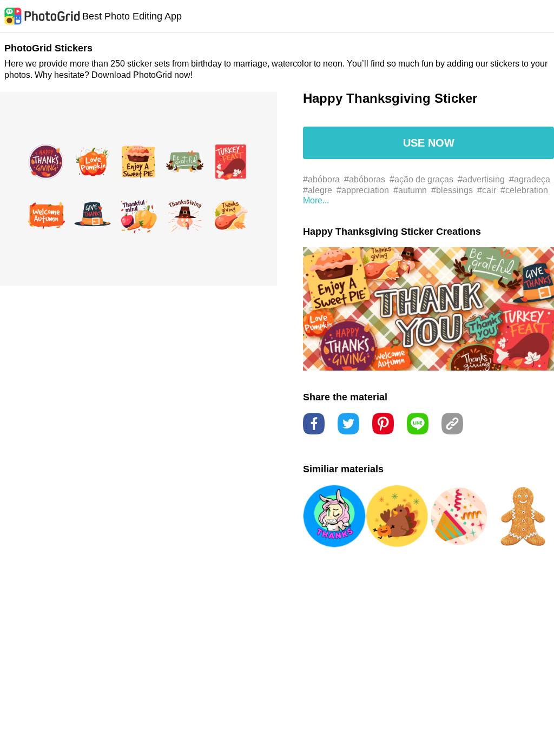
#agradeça (529, 179)
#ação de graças (421, 179)
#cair (486, 190)
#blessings (452, 190)
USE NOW (428, 143)
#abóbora (321, 179)
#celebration (524, 190)
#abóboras (364, 179)
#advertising (481, 179)
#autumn (410, 190)
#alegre (317, 190)
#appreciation (363, 190)
